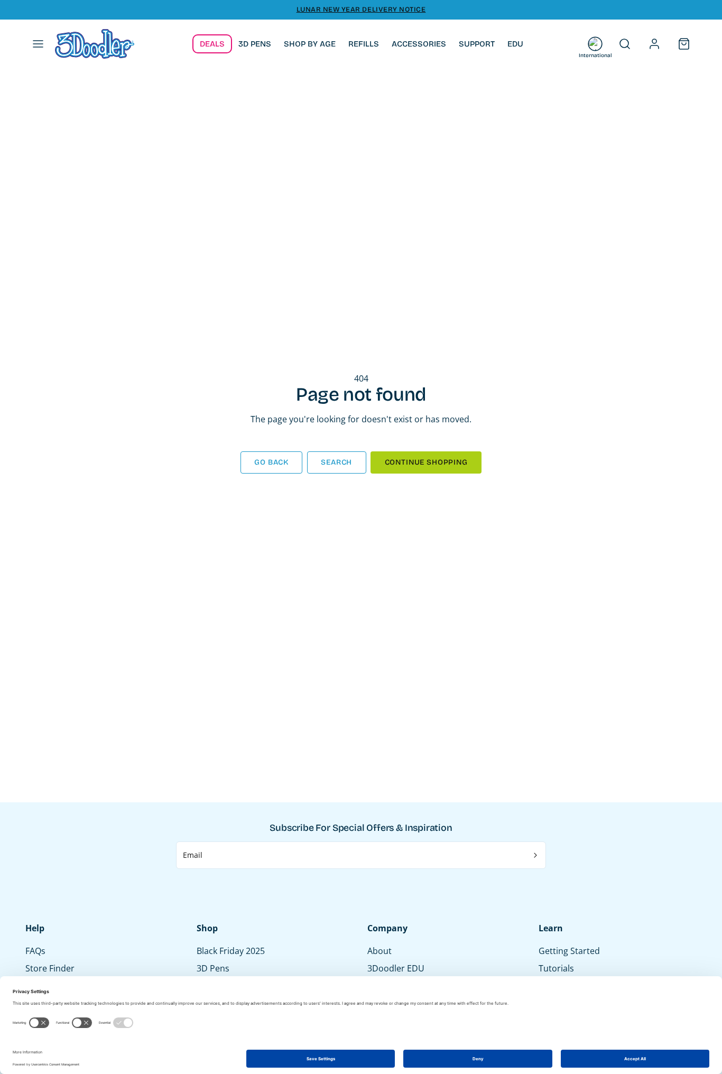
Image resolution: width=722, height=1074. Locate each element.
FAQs (35, 951)
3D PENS (254, 44)
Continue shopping (426, 462)
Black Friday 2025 (231, 951)
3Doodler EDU (395, 968)
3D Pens (213, 968)
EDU (515, 44)
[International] (595, 43)
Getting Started (569, 951)
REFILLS (363, 44)
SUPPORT (477, 44)
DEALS (212, 44)
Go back (271, 462)
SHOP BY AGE (310, 44)
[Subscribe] (535, 855)
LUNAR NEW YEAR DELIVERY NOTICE (361, 9)
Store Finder (50, 968)
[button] (38, 44)
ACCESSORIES (419, 44)
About (379, 951)
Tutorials (556, 968)
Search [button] (336, 462)
